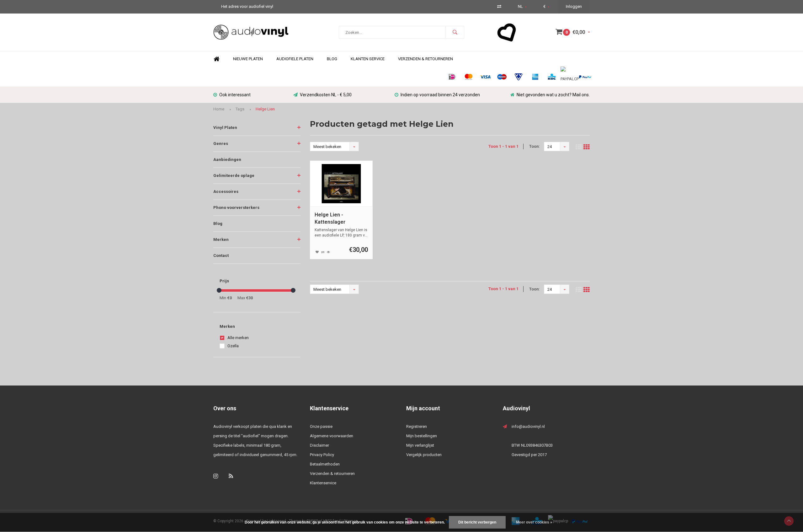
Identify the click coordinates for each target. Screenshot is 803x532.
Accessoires (225, 191)
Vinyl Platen (225, 127)
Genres (220, 143)
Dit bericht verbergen (477, 522)
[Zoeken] (454, 32)
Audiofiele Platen (294, 58)
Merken (221, 239)
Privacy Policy (322, 454)
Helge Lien (265, 109)
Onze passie (321, 426)
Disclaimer (319, 445)
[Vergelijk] (499, 6)
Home (216, 59)
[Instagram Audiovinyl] (216, 476)
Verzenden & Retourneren (425, 58)
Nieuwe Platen (248, 58)
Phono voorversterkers (236, 207)
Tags (240, 109)
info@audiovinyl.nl (528, 426)
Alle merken (238, 337)
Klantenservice (323, 483)
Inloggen (574, 6)
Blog (332, 58)
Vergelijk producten (424, 454)
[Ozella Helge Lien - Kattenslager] (341, 183)
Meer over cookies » (534, 522)
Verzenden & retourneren (332, 473)
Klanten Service (368, 58)
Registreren (416, 426)
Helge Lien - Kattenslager (330, 218)
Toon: (534, 146)
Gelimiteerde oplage (233, 175)
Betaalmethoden (325, 464)
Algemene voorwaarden (331, 436)
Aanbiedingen (227, 159)
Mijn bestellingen (421, 436)
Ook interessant (235, 94)
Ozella (233, 345)
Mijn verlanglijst (420, 445)
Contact (221, 255)
